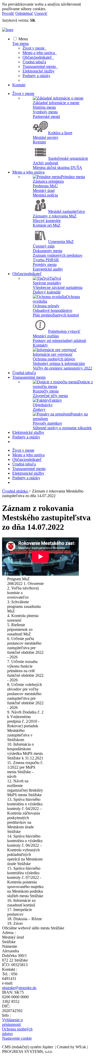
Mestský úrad (44, 190)
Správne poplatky (47, 283)
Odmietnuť (24, 13)
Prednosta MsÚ (45, 186)
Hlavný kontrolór (47, 220)
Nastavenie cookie (17, 1038)
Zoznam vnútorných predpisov (57, 255)
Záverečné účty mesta (50, 395)
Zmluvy (39, 409)
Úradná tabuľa (34, 62)
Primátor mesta (73, 177)
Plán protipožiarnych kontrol (56, 315)
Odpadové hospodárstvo (52, 310)
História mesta (44, 107)
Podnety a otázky (36, 75)
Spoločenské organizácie (68, 158)
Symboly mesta (45, 112)
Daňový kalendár (47, 292)
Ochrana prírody (46, 306)
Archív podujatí (45, 163)
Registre (39, 142)
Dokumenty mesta (47, 251)
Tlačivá (55, 278)
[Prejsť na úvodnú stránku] (7, 30)
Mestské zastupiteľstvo (66, 211)
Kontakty (40, 345)
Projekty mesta (45, 264)
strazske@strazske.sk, (19, 988)
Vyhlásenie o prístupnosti (12, 1022)
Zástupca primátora (48, 181)
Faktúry (55, 400)
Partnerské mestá (46, 116)
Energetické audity (48, 269)
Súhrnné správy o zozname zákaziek (62, 428)
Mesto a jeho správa (40, 53)
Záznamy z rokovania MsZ (55, 216)
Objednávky (43, 405)
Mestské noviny (45, 137)
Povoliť (8, 13)
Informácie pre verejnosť (53, 354)
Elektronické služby (39, 71)
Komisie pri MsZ (46, 225)
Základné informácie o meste (56, 103)
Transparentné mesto (40, 66)
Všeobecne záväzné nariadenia (57, 287)
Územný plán (44, 246)
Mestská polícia (45, 195)
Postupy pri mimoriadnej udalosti (59, 340)
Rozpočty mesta (46, 391)
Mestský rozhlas (46, 336)
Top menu (20, 43)
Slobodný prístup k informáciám (59, 363)
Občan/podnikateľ (38, 57)
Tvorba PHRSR (46, 260)
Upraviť (40, 13)
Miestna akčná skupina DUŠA (57, 167)
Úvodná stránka (15, 491)
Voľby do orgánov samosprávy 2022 (62, 368)
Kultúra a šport (60, 133)
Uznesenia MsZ (61, 241)
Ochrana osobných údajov (54, 359)
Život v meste (35, 48)
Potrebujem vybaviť (64, 331)
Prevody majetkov (47, 423)
